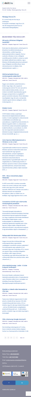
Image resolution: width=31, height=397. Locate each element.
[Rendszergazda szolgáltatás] (8, 3)
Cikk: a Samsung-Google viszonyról (14, 319)
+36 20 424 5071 (14, 354)
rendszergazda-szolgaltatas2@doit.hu (16, 360)
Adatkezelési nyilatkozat (8, 389)
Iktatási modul (7, 108)
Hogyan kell (15, 44)
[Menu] (28, 3)
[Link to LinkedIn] (22, 383)
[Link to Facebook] (8, 383)
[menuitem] (28, 3)
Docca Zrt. (25, 44)
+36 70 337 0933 (13, 357)
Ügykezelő (15, 110)
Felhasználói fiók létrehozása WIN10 (14, 235)
